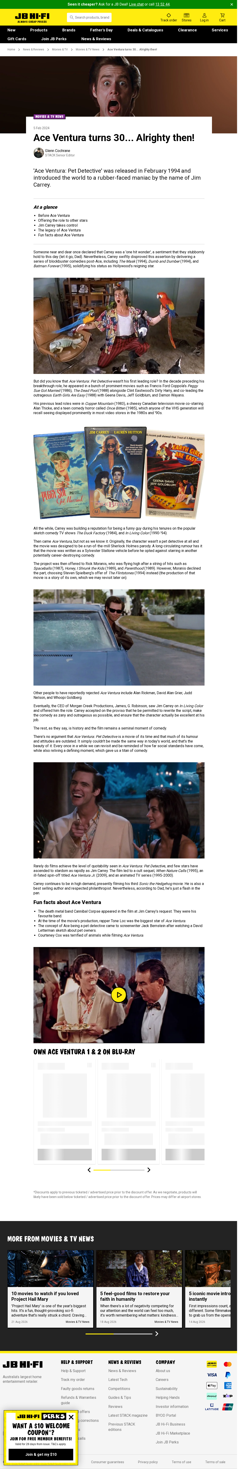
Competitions (119, 1388)
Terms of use (181, 1462)
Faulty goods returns (77, 1388)
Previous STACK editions (121, 1427)
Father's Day (101, 30)
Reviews (115, 1406)
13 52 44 (162, 4)
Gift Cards (16, 38)
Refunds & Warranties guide (78, 1400)
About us (163, 1371)
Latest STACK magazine (128, 1415)
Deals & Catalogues (145, 30)
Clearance (187, 30)
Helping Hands (168, 1397)
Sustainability (167, 1388)
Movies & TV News (87, 49)
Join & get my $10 (40, 1454)
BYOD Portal (166, 1415)
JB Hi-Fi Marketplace (173, 1433)
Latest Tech (117, 1379)
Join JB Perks (53, 38)
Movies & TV (60, 49)
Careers (162, 1379)
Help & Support (73, 1371)
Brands (68, 30)
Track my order (73, 1379)
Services (220, 30)
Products (38, 30)
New (11, 30)
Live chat (136, 4)
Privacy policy (148, 1462)
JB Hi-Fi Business (170, 1424)
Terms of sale (215, 1462)
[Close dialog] (71, 1417)
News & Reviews (96, 38)
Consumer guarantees (107, 1462)
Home (11, 49)
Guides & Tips (119, 1397)
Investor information (172, 1406)
